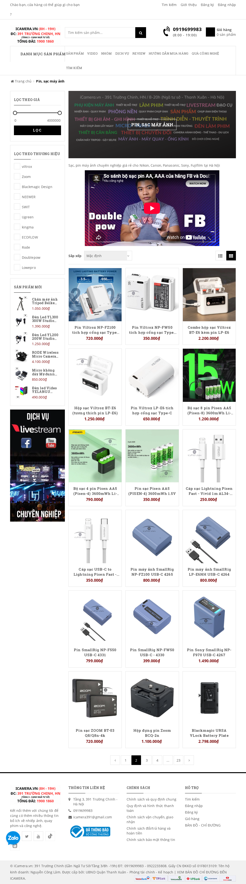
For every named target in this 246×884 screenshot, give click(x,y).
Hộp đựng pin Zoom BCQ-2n (152, 733)
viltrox (17, 166)
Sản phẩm (75, 53)
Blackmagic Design (17, 186)
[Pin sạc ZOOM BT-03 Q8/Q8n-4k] (95, 697)
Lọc (37, 130)
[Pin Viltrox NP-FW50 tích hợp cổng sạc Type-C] (152, 294)
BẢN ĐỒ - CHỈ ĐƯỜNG (203, 825)
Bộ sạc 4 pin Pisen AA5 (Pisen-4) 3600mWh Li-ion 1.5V (95, 491)
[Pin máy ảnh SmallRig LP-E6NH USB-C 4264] (209, 536)
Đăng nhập (227, 4)
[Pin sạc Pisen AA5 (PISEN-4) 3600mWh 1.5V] (152, 455)
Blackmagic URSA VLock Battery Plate (209, 733)
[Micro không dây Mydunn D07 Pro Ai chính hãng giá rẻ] (37, 374)
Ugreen (17, 217)
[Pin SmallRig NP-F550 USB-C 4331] (95, 616)
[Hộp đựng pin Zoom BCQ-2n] (152, 697)
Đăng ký (207, 4)
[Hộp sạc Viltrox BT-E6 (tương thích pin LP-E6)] (95, 375)
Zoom (17, 176)
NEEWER (17, 196)
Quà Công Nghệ (205, 53)
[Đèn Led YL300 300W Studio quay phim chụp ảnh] (37, 321)
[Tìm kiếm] (140, 32)
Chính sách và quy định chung (151, 799)
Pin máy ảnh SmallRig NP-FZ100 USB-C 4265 (152, 571)
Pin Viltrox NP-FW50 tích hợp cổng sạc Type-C (152, 330)
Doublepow (17, 257)
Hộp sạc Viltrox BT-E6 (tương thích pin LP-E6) (95, 410)
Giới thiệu (189, 4)
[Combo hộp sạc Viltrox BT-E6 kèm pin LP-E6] (209, 294)
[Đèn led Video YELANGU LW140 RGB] (37, 392)
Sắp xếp (75, 255)
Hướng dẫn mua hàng (168, 53)
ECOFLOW (17, 237)
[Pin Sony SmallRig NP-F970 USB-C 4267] (209, 616)
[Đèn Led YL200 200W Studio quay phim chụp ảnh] (37, 339)
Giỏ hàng (192, 818)
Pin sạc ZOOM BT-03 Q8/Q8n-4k (95, 733)
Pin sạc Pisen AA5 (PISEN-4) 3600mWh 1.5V (152, 491)
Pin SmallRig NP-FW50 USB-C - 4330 (152, 652)
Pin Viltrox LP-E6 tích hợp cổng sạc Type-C (152, 410)
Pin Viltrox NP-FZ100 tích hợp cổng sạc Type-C (95, 330)
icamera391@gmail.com (92, 817)
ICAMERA (17, 878)
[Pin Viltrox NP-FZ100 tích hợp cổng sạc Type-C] (95, 294)
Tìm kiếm (169, 4)
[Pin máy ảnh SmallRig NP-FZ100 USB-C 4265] (152, 536)
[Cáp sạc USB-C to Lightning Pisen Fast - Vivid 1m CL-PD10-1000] (95, 536)
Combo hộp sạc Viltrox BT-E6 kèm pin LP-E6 (209, 330)
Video (92, 53)
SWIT (17, 206)
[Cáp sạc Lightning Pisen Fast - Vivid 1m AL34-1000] (209, 455)
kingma (17, 227)
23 (178, 760)
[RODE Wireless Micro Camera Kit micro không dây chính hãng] (37, 356)
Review (138, 53)
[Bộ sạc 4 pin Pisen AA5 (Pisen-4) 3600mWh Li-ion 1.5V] (95, 455)
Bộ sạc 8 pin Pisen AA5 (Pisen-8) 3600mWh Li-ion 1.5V (209, 410)
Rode (17, 247)
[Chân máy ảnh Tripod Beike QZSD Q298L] (37, 303)
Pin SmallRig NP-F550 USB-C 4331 (95, 652)
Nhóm (106, 53)
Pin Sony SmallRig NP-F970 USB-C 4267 (209, 652)
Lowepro (17, 267)
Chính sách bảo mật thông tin (151, 839)
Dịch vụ (122, 53)
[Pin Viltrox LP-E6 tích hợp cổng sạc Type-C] (152, 375)
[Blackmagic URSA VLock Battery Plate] (209, 697)
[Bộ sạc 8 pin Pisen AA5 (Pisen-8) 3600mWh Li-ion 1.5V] (209, 375)
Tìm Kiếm (74, 68)
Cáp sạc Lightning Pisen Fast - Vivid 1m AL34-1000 (209, 491)
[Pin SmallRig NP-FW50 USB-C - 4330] (152, 616)
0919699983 (83, 810)
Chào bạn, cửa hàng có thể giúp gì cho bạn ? (45, 9)
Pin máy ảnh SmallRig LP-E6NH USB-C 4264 (209, 571)
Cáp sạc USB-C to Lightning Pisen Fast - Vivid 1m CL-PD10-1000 (95, 571)
